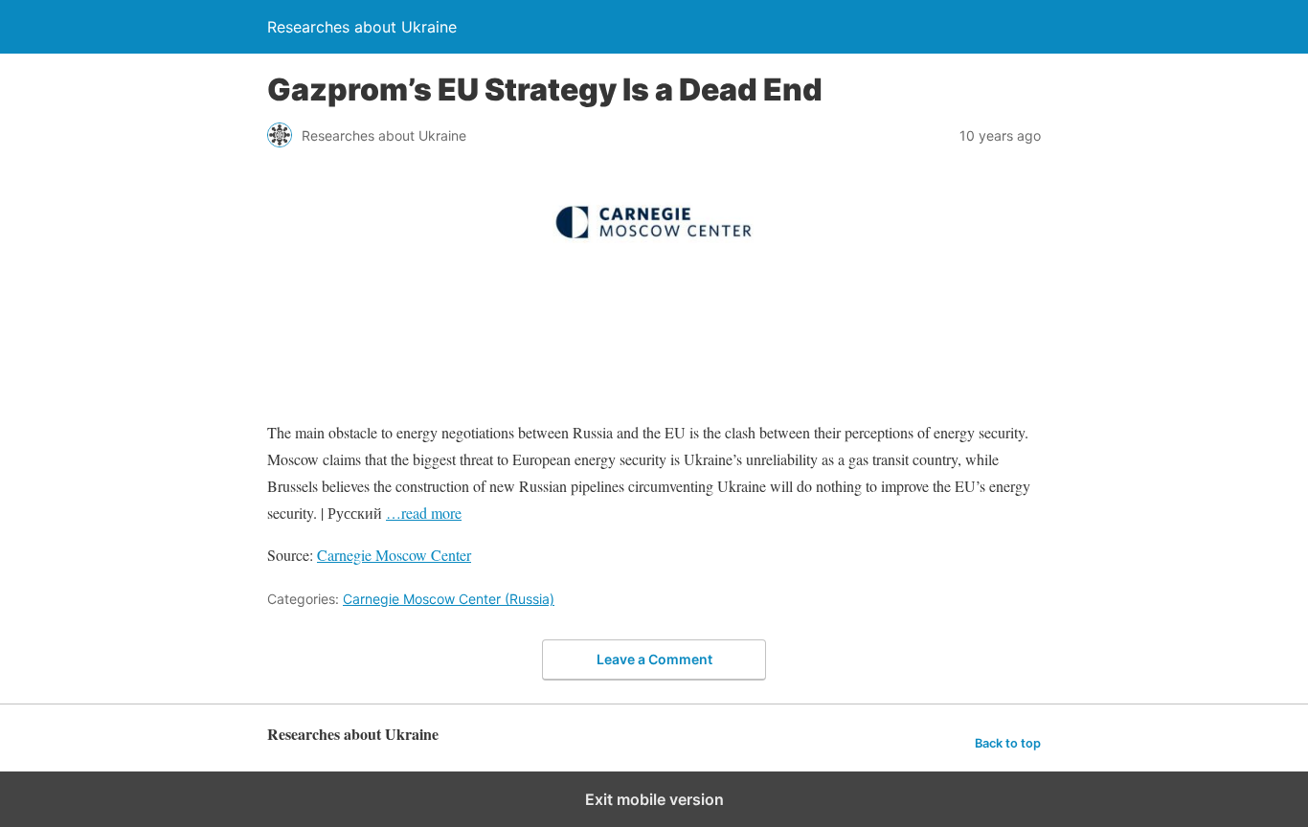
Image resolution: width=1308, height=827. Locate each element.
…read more (424, 513)
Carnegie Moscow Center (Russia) (448, 599)
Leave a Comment (654, 659)
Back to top (1008, 743)
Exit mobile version (654, 799)
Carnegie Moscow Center (394, 555)
